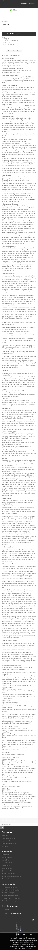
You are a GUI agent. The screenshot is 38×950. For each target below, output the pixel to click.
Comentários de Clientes (17, 930)
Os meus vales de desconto (11, 898)
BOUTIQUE (5, 39)
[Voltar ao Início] (4, 51)
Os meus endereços (8, 893)
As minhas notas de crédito (11, 890)
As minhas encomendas (9, 887)
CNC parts (5, 846)
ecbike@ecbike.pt (15, 913)
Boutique (4, 835)
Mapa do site (6, 879)
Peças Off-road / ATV (8, 838)
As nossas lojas (7, 863)
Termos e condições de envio (11, 876)
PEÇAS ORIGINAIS (8, 44)
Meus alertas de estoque (9, 901)
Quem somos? (6, 871)
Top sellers (5, 860)
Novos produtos (7, 857)
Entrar (3, 1)
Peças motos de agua (9, 843)
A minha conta (8, 884)
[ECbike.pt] (19, 14)
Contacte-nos (23, 3)
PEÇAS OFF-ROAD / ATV (10, 41)
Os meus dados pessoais (10, 895)
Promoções (5, 854)
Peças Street (6, 841)
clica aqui (29, 948)
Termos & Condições (8, 873)
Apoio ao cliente (7, 868)
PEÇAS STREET (7, 43)
